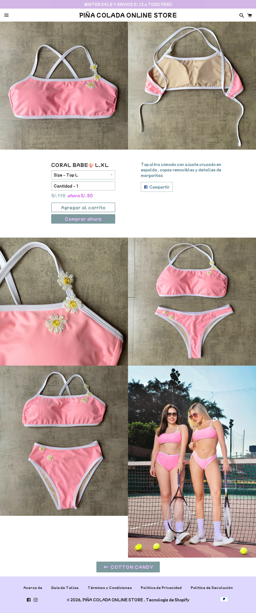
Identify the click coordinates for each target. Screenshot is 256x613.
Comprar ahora (83, 219)
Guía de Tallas (65, 587)
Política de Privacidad (161, 587)
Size (58, 174)
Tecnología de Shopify (167, 599)
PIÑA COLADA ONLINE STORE (128, 15)
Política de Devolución (212, 587)
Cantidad (63, 185)
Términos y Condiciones (110, 587)
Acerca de (32, 587)
